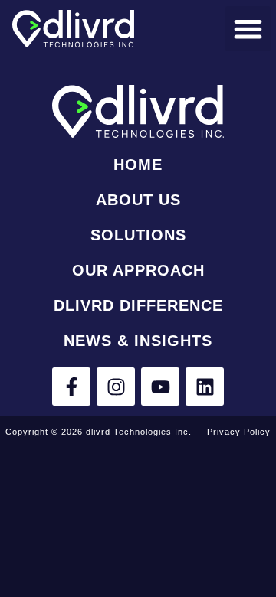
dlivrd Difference (138, 305)
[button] (248, 28)
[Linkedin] (205, 386)
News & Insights (138, 340)
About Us (138, 199)
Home (138, 164)
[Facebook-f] (71, 386)
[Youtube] (160, 386)
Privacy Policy (239, 431)
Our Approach (138, 270)
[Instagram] (116, 386)
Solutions (138, 235)
